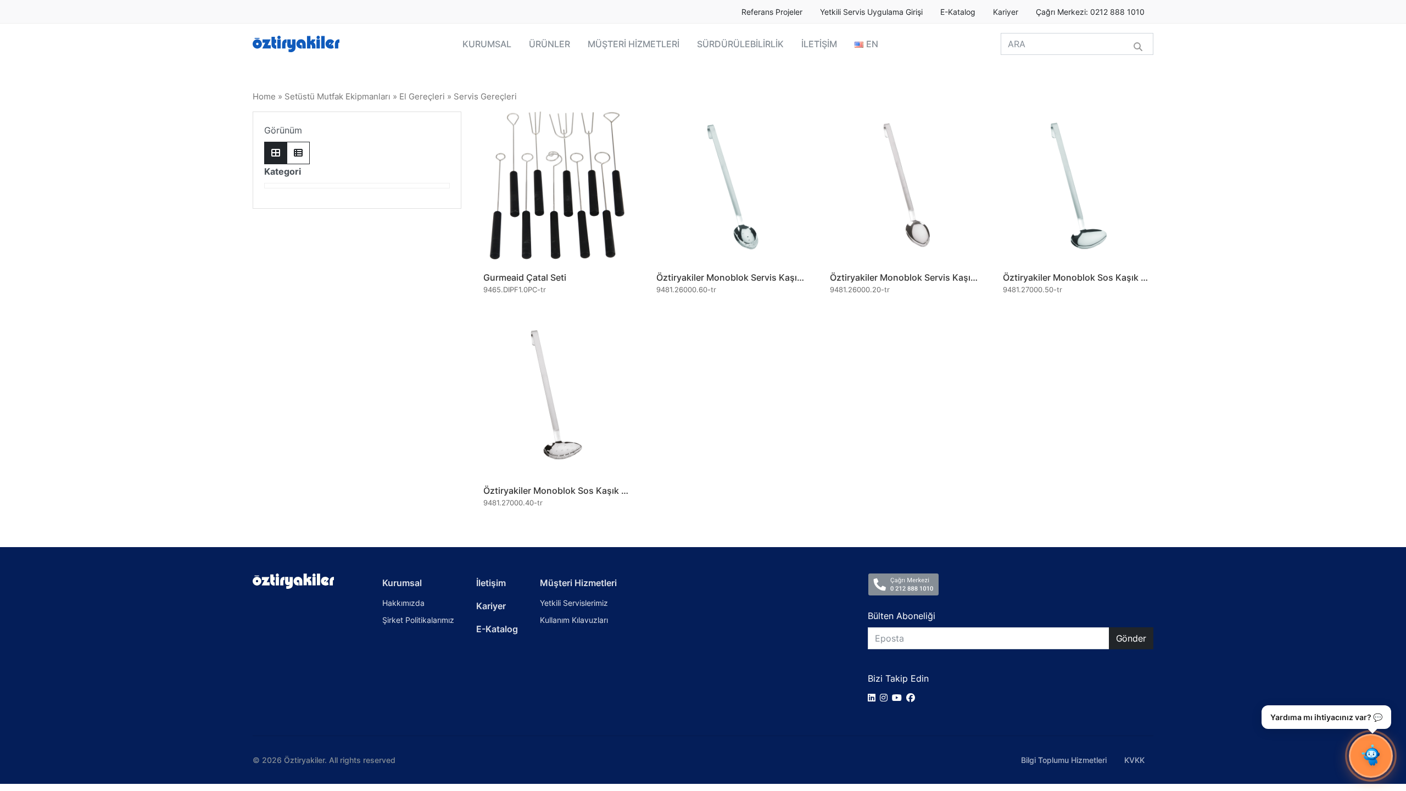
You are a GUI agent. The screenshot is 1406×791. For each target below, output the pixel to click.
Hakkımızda (403, 603)
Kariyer (1005, 12)
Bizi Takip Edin (898, 678)
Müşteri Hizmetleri (578, 582)
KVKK (1134, 760)
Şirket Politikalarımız (418, 620)
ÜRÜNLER (549, 43)
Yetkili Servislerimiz (574, 603)
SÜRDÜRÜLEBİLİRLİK (740, 43)
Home (264, 97)
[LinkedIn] (874, 697)
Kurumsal (402, 582)
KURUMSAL (486, 43)
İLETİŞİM (819, 43)
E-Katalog (957, 12)
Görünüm (283, 130)
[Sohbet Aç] (1371, 756)
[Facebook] (912, 697)
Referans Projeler (771, 12)
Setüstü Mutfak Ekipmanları (337, 97)
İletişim (491, 582)
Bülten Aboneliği (901, 615)
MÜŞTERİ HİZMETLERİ (633, 43)
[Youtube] (899, 697)
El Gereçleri (422, 97)
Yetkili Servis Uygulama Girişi (871, 12)
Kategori (282, 171)
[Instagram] (886, 697)
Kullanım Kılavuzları (574, 620)
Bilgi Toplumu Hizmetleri (1064, 760)
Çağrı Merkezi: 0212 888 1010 (1090, 12)
